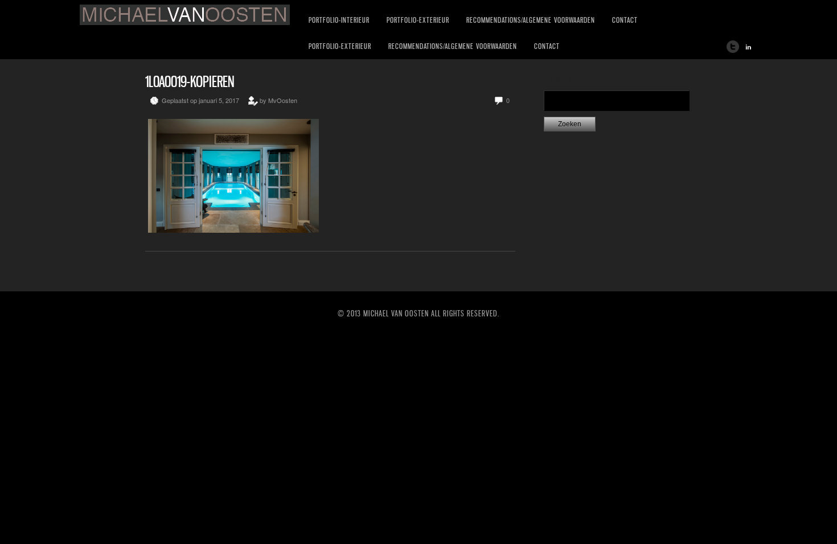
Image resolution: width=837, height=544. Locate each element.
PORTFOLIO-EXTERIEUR (418, 19)
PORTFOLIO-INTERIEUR (339, 19)
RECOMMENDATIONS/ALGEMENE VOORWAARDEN (530, 19)
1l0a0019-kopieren (190, 81)
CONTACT (625, 19)
